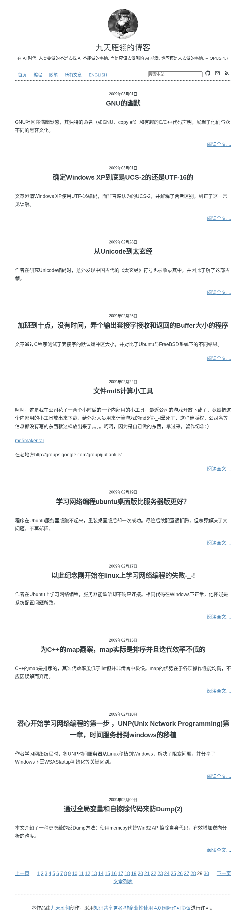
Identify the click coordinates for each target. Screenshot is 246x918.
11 (81, 873)
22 (153, 873)
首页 (22, 75)
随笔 (53, 75)
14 (101, 873)
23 (160, 873)
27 (186, 873)
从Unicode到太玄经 (123, 251)
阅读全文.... (219, 144)
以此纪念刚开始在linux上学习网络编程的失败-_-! (123, 575)
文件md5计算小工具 (123, 391)
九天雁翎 (60, 908)
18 (127, 873)
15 (107, 873)
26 (180, 873)
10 (74, 873)
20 (140, 873)
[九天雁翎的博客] (123, 24)
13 (94, 873)
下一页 (224, 873)
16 (114, 873)
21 (147, 873)
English (98, 75)
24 (167, 873)
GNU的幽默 (123, 103)
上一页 (22, 873)
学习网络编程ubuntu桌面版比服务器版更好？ (123, 501)
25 (173, 873)
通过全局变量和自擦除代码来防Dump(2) (123, 809)
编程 (38, 75)
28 (193, 873)
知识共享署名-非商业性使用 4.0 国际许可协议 (142, 908)
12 (87, 873)
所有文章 (73, 75)
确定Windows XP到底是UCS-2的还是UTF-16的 (123, 177)
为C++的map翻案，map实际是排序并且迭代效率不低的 (123, 649)
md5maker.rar (29, 440)
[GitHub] (208, 73)
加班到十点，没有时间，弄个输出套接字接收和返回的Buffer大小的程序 (123, 325)
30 (206, 873)
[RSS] (227, 73)
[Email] (217, 73)
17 (120, 873)
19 (133, 873)
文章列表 (123, 881)
